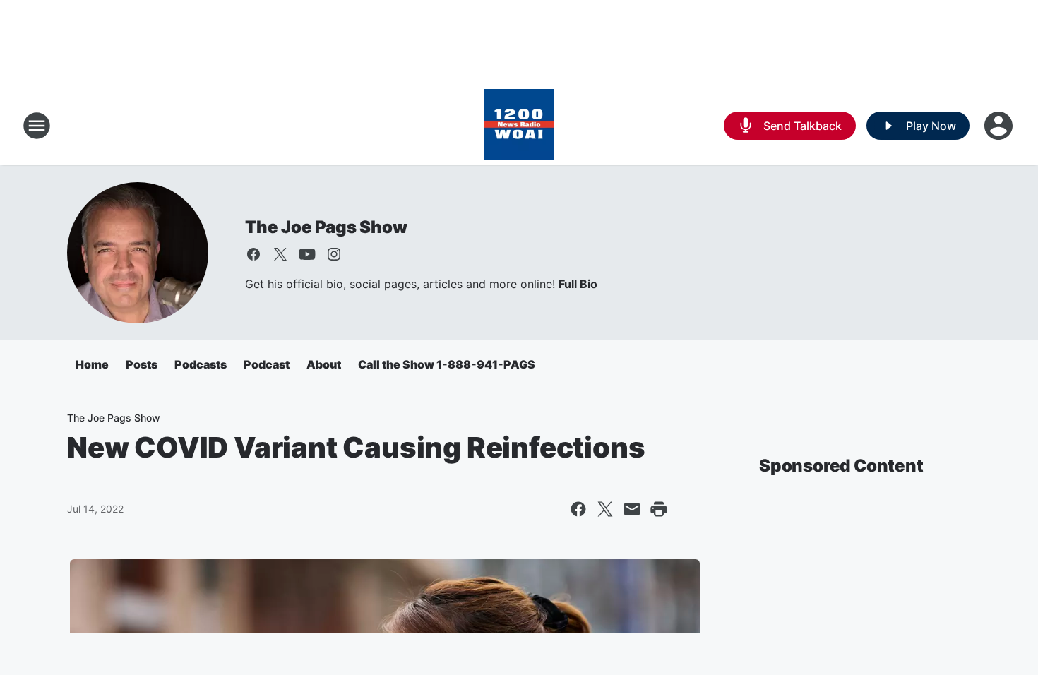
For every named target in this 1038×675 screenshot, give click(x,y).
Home (92, 364)
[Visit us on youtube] (307, 254)
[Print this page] (659, 509)
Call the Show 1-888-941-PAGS (446, 364)
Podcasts (200, 364)
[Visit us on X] (280, 254)
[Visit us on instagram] (334, 254)
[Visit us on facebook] (253, 254)
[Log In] (999, 126)
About (323, 364)
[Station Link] (519, 125)
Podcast (267, 364)
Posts (141, 364)
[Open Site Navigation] (37, 126)
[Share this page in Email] (632, 509)
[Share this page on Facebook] (578, 509)
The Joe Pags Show (326, 227)
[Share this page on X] (605, 509)
